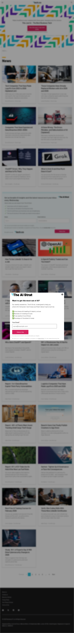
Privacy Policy (41, 338)
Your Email (16, 322)
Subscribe (20, 332)
